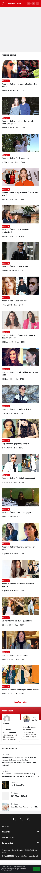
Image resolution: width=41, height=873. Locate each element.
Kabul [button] (36, 869)
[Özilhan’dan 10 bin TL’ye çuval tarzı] (20, 612)
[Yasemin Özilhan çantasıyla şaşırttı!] (20, 504)
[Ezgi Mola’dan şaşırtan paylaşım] (20, 435)
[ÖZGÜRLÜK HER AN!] (20, 795)
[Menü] (4, 3)
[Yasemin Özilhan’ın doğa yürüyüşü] (20, 400)
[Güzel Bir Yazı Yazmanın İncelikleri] (20, 806)
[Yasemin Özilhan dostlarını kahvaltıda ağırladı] (20, 576)
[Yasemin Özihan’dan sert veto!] (20, 292)
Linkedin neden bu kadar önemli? (29, 729)
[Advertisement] (20, 29)
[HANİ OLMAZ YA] (20, 784)
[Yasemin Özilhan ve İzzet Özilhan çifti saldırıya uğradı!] (20, 113)
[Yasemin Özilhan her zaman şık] (20, 646)
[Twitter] (20, 818)
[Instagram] (27, 818)
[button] (29, 3)
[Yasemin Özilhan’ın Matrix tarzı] (20, 258)
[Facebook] (13, 818)
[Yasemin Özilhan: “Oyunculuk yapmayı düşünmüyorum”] (20, 327)
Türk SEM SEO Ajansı (11, 856)
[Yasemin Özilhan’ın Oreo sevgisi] (20, 149)
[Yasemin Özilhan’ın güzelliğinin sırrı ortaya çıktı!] (20, 364)
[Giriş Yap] (33, 3)
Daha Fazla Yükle (20, 702)
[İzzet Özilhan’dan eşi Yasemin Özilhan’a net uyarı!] (20, 185)
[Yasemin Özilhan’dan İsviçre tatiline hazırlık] (20, 681)
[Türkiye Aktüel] (14, 3)
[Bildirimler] (37, 3)
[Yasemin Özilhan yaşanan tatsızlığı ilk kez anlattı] (20, 76)
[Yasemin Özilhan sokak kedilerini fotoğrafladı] (20, 222)
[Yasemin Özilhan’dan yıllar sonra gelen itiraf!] (20, 539)
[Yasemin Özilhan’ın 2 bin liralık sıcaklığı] (20, 469)
